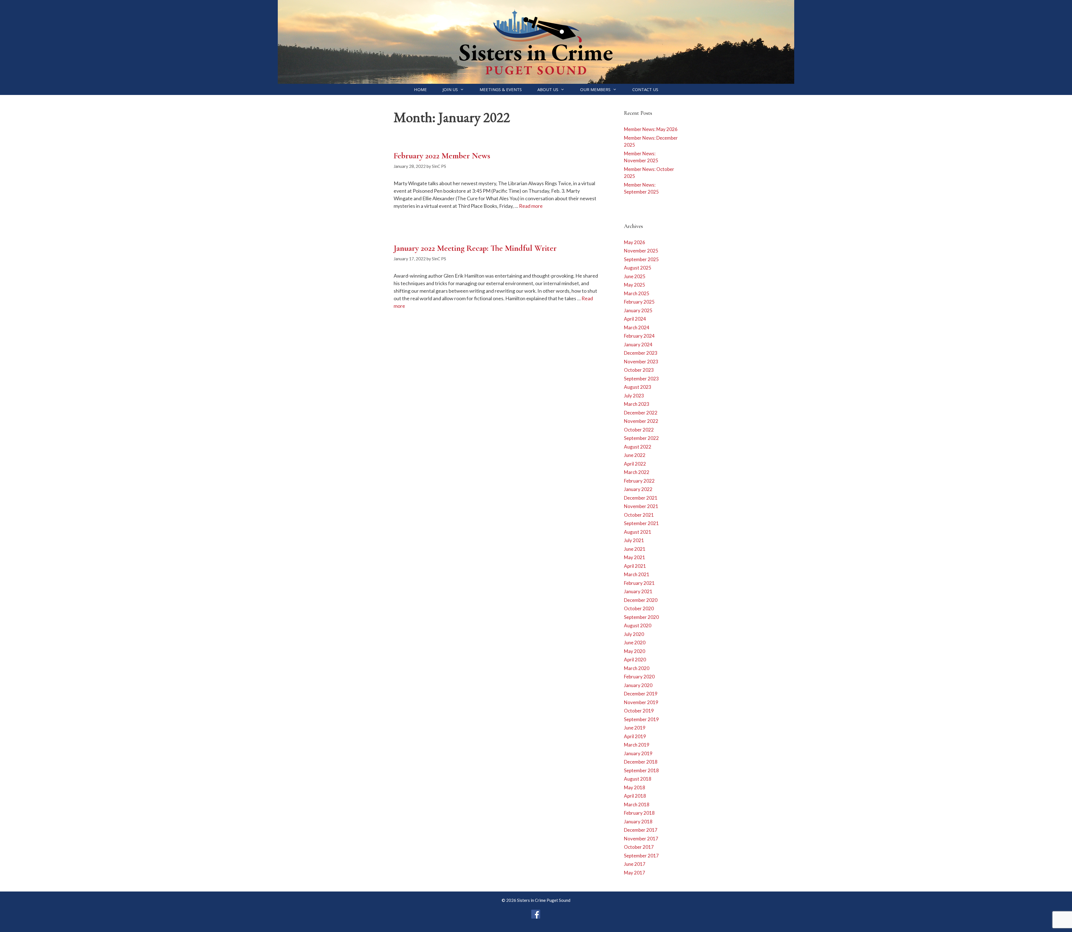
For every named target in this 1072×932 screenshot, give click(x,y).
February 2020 (639, 677)
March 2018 (636, 804)
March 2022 (636, 472)
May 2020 (634, 651)
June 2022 (634, 455)
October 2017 (639, 847)
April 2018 (635, 796)
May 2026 (634, 242)
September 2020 (641, 617)
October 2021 (639, 515)
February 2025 (639, 302)
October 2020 (639, 608)
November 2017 (641, 839)
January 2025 (638, 310)
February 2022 (639, 481)
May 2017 (634, 873)
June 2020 (634, 642)
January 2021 (638, 591)
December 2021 (640, 498)
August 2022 (637, 447)
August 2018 (637, 779)
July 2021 (634, 540)
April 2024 (635, 319)
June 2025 (634, 276)
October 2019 (639, 711)
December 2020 (640, 600)
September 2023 (641, 379)
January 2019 (638, 753)
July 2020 (634, 634)
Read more (531, 206)
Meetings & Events (501, 89)
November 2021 (641, 506)
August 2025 (637, 268)
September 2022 (641, 438)
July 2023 (634, 396)
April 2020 (635, 659)
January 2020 (638, 685)
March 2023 (636, 404)
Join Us (450, 89)
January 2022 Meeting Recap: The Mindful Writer (475, 248)
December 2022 (640, 413)
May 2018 (634, 787)
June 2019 (634, 728)
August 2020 (637, 625)
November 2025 (641, 251)
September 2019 (641, 719)
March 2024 (636, 327)
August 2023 (637, 387)
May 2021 (634, 557)
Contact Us (645, 89)
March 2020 (636, 668)
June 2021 (634, 549)
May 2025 (634, 285)
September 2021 (641, 523)
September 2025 (641, 259)
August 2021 (637, 532)
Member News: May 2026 (651, 129)
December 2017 (640, 830)
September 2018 (641, 770)
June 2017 (634, 864)
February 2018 (639, 813)
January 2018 (638, 821)
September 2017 (641, 856)
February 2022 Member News (442, 156)
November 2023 (641, 361)
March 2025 (636, 293)
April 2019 (635, 736)
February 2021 (639, 583)
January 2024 (638, 344)
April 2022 (635, 464)
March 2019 (636, 745)
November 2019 (641, 702)
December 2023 (640, 353)
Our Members (595, 89)
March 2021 (636, 574)
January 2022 (638, 489)
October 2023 (639, 370)
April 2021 (635, 566)
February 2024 (639, 336)
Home (420, 89)
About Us (547, 89)
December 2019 (640, 694)
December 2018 (640, 762)
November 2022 (641, 421)
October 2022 (639, 430)
